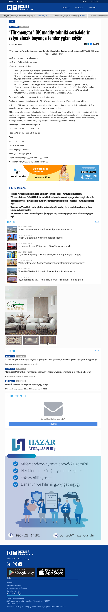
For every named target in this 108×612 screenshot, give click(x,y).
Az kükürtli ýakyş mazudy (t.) (58, 16)
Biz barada (10, 583)
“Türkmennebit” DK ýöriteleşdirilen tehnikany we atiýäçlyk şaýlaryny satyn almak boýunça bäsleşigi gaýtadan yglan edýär (48, 371)
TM (91, 1)
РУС (96, 1)
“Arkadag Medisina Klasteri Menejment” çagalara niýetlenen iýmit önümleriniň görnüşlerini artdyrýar (51, 262)
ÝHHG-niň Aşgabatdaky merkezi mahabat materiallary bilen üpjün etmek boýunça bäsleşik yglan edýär (46, 193)
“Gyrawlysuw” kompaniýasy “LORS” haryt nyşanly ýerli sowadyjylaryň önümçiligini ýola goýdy (49, 254)
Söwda (11, 21)
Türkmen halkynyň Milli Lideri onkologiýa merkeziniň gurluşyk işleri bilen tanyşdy (45, 229)
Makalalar (79, 8)
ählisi (97, 222)
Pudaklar (92, 8)
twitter (9, 564)
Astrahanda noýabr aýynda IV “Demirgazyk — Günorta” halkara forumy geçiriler (44, 246)
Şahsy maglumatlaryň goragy (17, 588)
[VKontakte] (91, 44)
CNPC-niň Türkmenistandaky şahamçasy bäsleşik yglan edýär (26, 384)
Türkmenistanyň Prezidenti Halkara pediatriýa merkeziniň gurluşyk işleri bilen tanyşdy (46, 271)
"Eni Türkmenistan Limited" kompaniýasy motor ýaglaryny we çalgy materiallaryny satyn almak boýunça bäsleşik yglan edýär (52, 215)
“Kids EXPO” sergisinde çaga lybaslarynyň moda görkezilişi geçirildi (40, 237)
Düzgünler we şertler (14, 585)
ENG (85, 1)
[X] (85, 44)
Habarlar (11, 221)
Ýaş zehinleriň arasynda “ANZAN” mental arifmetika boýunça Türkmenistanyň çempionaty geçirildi (50, 279)
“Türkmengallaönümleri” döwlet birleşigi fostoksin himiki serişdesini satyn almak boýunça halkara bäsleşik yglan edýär (52, 197)
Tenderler (11, 350)
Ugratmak (53, 424)
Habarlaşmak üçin (13, 591)
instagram (14, 564)
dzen (19, 564)
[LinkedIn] (88, 44)
